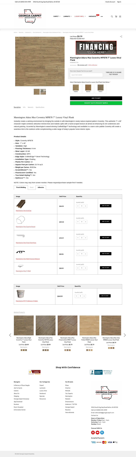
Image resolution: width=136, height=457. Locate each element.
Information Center (20, 410)
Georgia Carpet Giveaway (21, 399)
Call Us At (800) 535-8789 (23, 2)
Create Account (110, 2)
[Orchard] (111, 348)
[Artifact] (67, 350)
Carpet (56, 16)
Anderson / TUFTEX (71, 404)
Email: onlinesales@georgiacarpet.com (102, 413)
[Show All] (101, 16)
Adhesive (41, 187)
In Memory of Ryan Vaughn (22, 385)
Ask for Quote (18, 388)
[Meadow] (24, 350)
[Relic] (70, 350)
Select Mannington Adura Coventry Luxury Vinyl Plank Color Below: (90, 82)
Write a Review (92, 65)
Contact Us (94, 415)
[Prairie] (22, 350)
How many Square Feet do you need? (81, 71)
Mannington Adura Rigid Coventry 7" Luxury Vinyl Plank (23, 340)
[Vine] (113, 348)
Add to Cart (105, 205)
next (125, 335)
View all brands (69, 412)
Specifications (40, 107)
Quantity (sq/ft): (80, 202)
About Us (16, 393)
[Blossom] (109, 348)
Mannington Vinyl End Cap (23, 210)
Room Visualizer (18, 407)
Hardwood (92, 16)
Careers (16, 391)
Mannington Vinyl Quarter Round (25, 227)
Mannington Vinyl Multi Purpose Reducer (28, 259)
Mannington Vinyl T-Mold (23, 271)
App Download (18, 401)
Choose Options (23, 331)
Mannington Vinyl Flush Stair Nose (26, 243)
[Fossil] (65, 350)
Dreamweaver (69, 401)
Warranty (30, 107)
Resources (43, 399)
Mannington (68, 396)
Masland (67, 399)
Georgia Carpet (69, 407)
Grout (31, 187)
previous (10, 335)
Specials (42, 396)
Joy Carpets (69, 393)
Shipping (16, 396)
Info (24, 107)
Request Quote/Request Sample (96, 103)
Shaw (67, 385)
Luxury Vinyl (79, 16)
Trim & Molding (21, 187)
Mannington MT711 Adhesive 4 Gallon (27, 301)
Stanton (67, 388)
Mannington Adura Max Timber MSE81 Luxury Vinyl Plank (89, 340)
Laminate (66, 16)
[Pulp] (89, 350)
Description (17, 107)
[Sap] (92, 350)
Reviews (16, 404)
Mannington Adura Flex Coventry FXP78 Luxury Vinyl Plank (45, 340)
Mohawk (67, 391)
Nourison (67, 410)
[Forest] (26, 350)
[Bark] (87, 350)
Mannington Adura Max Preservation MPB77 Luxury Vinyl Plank (67, 340)
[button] (96, 48)
